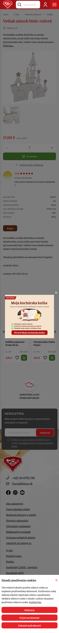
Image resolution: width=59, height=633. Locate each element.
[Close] (56, 292)
